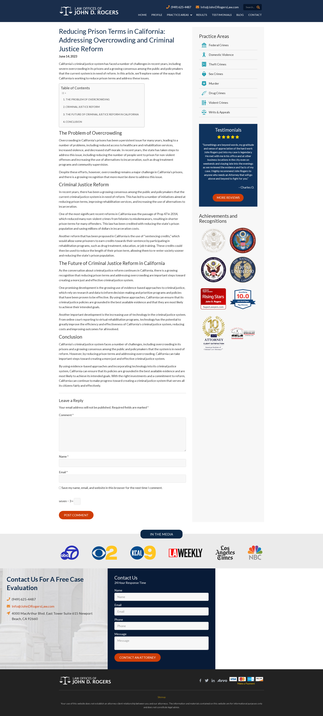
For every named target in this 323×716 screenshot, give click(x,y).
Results (201, 14)
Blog (240, 14)
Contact (255, 14)
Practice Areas (178, 14)
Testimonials (222, 14)
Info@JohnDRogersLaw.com (220, 7)
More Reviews (228, 197)
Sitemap (162, 697)
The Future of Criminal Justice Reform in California (102, 114)
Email (63, 472)
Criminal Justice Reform (83, 106)
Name (63, 456)
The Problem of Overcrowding (88, 99)
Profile (156, 14)
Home (142, 14)
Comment (66, 415)
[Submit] (258, 7)
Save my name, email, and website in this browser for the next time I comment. (112, 488)
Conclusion (74, 121)
